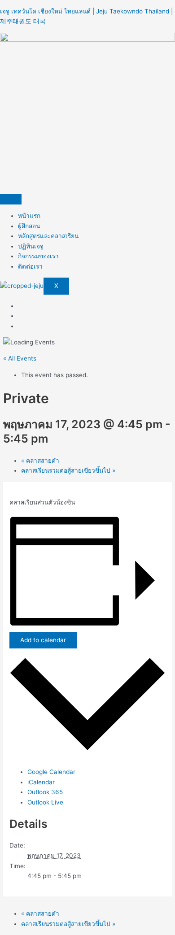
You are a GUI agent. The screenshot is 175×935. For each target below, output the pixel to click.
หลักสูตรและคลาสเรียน (48, 235)
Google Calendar (51, 771)
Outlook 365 (45, 792)
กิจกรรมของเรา (38, 256)
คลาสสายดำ (40, 460)
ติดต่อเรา (30, 266)
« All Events (19, 358)
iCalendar (41, 782)
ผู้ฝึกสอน (29, 226)
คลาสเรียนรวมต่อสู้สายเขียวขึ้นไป (68, 470)
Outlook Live (45, 802)
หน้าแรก (29, 215)
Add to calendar (43, 640)
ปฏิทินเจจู (31, 246)
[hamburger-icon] (11, 199)
